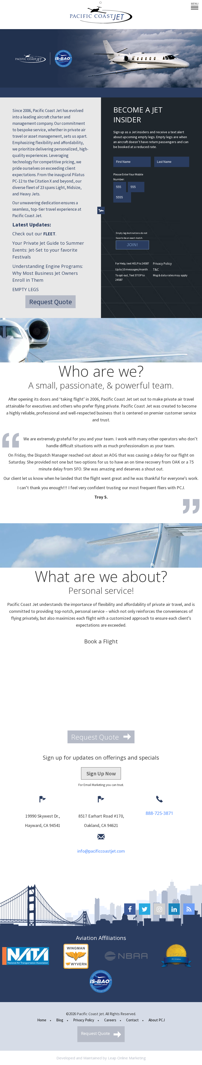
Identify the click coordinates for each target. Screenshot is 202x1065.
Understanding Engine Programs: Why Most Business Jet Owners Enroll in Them (47, 273)
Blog (59, 1020)
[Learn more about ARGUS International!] (176, 956)
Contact (132, 1020)
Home (41, 1020)
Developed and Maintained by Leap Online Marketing (101, 1057)
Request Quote (50, 301)
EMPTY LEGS (25, 289)
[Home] (101, 15)
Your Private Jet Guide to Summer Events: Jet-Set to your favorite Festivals (48, 250)
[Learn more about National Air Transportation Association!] (25, 956)
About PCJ (157, 1020)
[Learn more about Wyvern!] (76, 956)
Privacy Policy (162, 264)
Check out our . (34, 234)
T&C (156, 269)
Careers (110, 1020)
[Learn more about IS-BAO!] (101, 981)
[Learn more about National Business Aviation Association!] (126, 956)
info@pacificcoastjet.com (101, 851)
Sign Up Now (101, 773)
